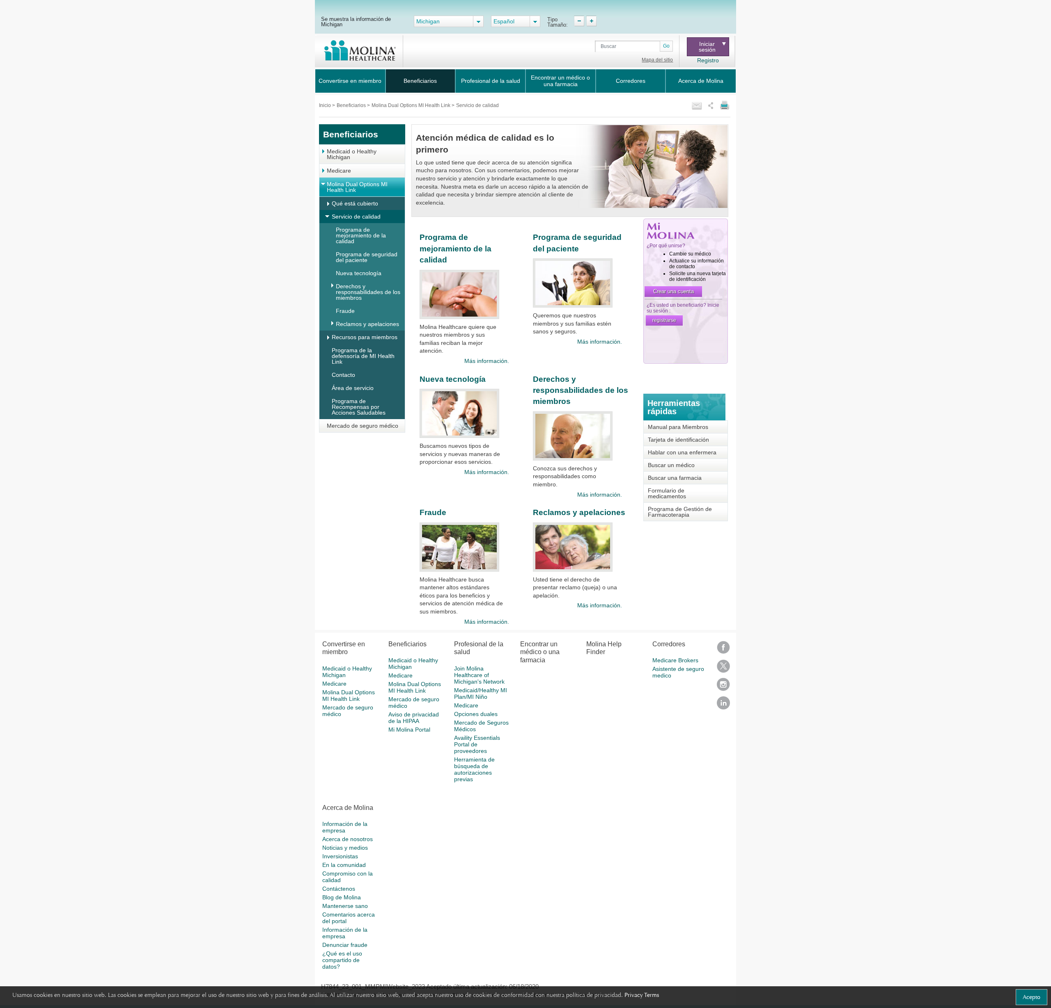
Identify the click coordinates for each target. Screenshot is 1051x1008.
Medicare (339, 170)
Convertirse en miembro (350, 81)
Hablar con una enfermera (682, 452)
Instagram (723, 687)
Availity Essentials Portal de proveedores (477, 744)
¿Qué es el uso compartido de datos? (342, 960)
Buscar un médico (671, 465)
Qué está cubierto (355, 203)
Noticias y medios (345, 847)
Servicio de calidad (356, 216)
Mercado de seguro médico (362, 425)
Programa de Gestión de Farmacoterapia (680, 512)
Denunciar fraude (344, 945)
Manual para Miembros (678, 427)
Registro (708, 60)
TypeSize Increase (591, 21)
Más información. (486, 361)
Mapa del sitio (657, 60)
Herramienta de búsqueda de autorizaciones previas (474, 769)
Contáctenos (338, 888)
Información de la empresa (344, 827)
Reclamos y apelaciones (367, 324)
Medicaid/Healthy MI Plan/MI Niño (480, 693)
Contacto (343, 375)
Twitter (723, 668)
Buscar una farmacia (675, 477)
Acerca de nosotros (347, 839)
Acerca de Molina (700, 81)
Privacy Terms (641, 995)
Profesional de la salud (490, 81)
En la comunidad (344, 865)
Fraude (345, 311)
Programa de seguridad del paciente (366, 257)
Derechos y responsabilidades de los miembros (368, 292)
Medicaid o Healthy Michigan (351, 154)
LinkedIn (723, 705)
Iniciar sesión (707, 47)
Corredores (630, 81)
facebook (723, 650)
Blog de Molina (341, 897)
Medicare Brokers (675, 660)
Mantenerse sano (345, 906)
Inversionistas (340, 856)
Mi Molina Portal (409, 729)
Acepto (1031, 997)
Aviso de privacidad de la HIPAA (413, 717)
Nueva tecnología (358, 273)
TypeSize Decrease (579, 21)
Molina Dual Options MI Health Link (412, 105)
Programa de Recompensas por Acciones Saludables (359, 407)
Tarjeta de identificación (678, 439)
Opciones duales (476, 714)
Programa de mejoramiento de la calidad (361, 235)
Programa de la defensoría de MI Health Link (363, 356)
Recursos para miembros (364, 337)
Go (666, 46)
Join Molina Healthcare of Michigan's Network (479, 675)
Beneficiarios (420, 81)
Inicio (325, 105)
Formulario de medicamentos (667, 493)
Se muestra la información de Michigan (356, 21)
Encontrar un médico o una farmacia (560, 80)
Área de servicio (353, 388)
